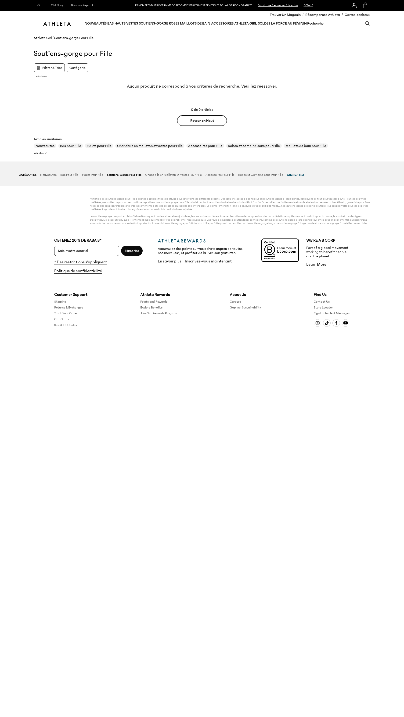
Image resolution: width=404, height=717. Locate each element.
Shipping (60, 302)
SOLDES (264, 23)
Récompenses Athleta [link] (322, 15)
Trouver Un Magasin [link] (285, 15)
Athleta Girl (43, 38)
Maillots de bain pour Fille (305, 146)
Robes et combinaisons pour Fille (254, 146)
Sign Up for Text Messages (332, 313)
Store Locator (323, 307)
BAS (110, 23)
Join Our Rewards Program (158, 313)
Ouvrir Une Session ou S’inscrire (278, 5)
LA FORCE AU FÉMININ (289, 23)
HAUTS (120, 23)
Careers (235, 302)
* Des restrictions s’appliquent (80, 262)
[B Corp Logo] (280, 250)
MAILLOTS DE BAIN (195, 23)
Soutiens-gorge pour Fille (124, 175)
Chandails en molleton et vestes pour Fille (150, 146)
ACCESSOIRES (222, 23)
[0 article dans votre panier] (365, 5)
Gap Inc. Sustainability (245, 307)
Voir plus (38, 152)
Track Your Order (65, 313)
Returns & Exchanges (68, 307)
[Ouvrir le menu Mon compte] (354, 5)
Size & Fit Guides (65, 325)
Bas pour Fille (70, 146)
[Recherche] (367, 23)
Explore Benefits (151, 307)
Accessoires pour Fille (205, 146)
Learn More (316, 264)
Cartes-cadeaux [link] (357, 15)
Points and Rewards (153, 302)
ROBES (174, 23)
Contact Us (322, 302)
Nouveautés (45, 146)
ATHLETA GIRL (245, 23)
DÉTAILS (308, 5)
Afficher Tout (295, 175)
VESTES (132, 23)
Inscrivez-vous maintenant (208, 261)
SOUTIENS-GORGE (153, 23)
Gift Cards (61, 319)
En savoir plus (169, 261)
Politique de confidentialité (78, 271)
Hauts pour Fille (99, 146)
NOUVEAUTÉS (96, 23)
